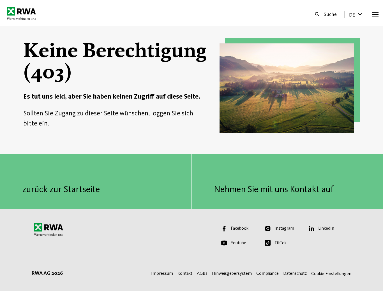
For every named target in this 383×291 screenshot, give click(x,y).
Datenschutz (295, 273)
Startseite (22, 13)
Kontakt (184, 273)
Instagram (284, 228)
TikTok (280, 242)
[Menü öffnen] (375, 14)
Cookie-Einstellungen (331, 273)
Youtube (238, 242)
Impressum (162, 273)
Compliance (267, 273)
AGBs (202, 273)
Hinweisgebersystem (232, 273)
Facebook (239, 228)
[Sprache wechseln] (360, 14)
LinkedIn (326, 228)
